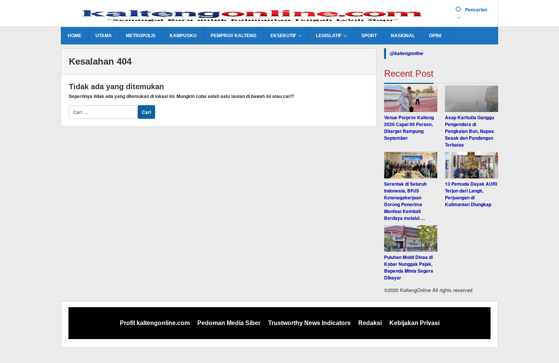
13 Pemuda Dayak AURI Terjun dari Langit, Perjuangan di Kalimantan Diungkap (471, 194)
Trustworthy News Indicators (309, 323)
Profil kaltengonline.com (155, 323)
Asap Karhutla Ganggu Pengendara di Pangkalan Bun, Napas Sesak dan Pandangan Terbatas (469, 131)
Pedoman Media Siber (228, 323)
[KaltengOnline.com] (255, 14)
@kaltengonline (406, 53)
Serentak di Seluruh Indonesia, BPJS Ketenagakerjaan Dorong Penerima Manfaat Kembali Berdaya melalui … (405, 200)
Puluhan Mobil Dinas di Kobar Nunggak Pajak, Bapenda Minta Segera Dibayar (408, 267)
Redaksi (370, 323)
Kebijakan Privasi (414, 323)
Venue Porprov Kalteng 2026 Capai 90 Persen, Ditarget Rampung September (409, 127)
